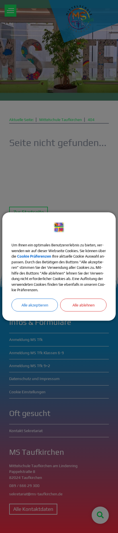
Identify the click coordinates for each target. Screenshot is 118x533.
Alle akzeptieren (34, 305)
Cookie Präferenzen (34, 256)
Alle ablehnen (83, 305)
